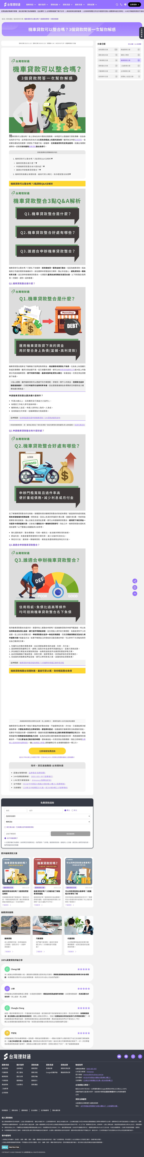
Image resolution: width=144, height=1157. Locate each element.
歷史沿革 (20, 1076)
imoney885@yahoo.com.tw (93, 1074)
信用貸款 (78, 139)
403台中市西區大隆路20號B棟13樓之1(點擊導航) (44, 783)
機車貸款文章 (18, 19)
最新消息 (78, 4)
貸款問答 (34, 1068)
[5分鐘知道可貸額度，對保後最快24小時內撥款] (47, 925)
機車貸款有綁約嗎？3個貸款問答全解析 (15, 892)
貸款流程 (34, 1072)
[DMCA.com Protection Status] (11, 1147)
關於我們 (42, 4)
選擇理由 (20, 1080)
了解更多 (5, 905)
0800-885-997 (92, 1069)
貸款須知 (15, 1110)
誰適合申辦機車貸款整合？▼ (28, 169)
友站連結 (34, 1110)
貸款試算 (90, 4)
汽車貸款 (39, 938)
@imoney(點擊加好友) (42, 780)
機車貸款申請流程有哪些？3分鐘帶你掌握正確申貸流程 (42, 662)
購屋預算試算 (65, 1072)
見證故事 (49, 1068)
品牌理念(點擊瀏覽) (37, 772)
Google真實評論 (51, 1072)
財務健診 (5, 1110)
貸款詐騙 (34, 1076)
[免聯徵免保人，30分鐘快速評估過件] (78, 925)
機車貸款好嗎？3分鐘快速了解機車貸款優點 (47, 892)
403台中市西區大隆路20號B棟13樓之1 (96, 1077)
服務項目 (29, 4)
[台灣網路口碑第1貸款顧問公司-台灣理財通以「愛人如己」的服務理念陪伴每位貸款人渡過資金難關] (12, 4)
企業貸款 (5, 1092)
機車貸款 (32, 146)
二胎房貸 (5, 1088)
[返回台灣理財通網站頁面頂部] (134, 593)
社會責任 (20, 1084)
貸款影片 (34, 1080)
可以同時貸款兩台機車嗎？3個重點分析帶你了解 (78, 892)
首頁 (3, 19)
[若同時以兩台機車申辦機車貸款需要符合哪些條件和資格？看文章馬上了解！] (78, 871)
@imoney (90, 1071)
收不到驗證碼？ (12, 838)
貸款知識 (54, 4)
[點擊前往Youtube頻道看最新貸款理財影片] (119, 1056)
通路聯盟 (24, 1110)
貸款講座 (9, 19)
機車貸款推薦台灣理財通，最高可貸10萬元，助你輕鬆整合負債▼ (43, 174)
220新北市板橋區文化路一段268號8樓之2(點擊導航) (45, 787)
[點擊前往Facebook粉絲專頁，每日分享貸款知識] (140, 1056)
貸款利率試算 (65, 1068)
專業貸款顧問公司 (67, 369)
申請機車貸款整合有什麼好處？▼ (30, 166)
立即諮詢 (133, 4)
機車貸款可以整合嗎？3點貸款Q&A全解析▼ (34, 158)
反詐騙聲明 (45, 1110)
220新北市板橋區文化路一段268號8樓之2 (98, 1080)
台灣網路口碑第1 (38, 742)
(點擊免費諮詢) (79, 425)
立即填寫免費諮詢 (47, 751)
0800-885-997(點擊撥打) (42, 776)
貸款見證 (66, 4)
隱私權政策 (56, 1110)
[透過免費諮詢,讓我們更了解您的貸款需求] (134, 587)
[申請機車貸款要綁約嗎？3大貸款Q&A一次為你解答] (15, 871)
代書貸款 (71, 938)
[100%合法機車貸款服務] (15, 925)
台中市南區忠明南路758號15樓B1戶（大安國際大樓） (99, 1106)
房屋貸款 (5, 1084)
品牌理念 (20, 1068)
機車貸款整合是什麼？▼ (26, 163)
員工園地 (20, 1072)
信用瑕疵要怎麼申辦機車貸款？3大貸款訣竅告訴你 (40, 417)
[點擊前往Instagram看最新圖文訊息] (133, 1056)
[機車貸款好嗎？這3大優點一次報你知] (47, 871)
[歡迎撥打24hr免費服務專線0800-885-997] (121, 4)
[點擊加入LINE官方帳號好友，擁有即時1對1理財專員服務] (125, 4)
